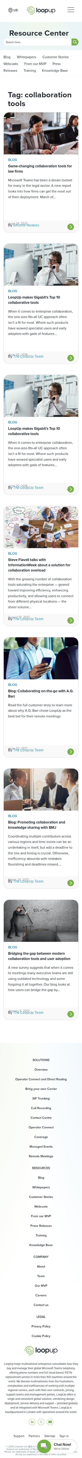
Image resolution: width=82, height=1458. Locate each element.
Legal (41, 1317)
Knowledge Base (55, 70)
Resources (41, 1168)
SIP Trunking (41, 1098)
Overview (41, 1069)
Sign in (64, 1436)
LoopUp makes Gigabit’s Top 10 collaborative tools (34, 300)
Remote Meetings (41, 1156)
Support (19, 1436)
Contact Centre (41, 1117)
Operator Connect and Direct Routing (41, 1079)
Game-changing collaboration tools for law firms (40, 168)
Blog (6, 56)
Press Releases (41, 1226)
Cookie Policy (41, 1336)
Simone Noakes (26, 225)
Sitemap (49, 1436)
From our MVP (34, 63)
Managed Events (41, 1146)
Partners (34, 1436)
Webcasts (10, 63)
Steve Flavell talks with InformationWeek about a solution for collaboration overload (39, 565)
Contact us (41, 1305)
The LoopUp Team (28, 356)
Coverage (41, 1137)
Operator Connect (41, 1127)
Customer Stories (55, 56)
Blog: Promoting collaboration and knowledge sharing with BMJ (36, 825)
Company (41, 1257)
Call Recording (41, 1108)
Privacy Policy (41, 1326)
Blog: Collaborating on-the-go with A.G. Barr (40, 693)
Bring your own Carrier (41, 1089)
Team (41, 1276)
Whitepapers (26, 56)
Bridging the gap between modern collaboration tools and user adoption (39, 956)
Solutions (41, 1060)
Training (29, 70)
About (41, 1266)
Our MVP (41, 1285)
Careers (41, 1295)
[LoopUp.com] (41, 9)
